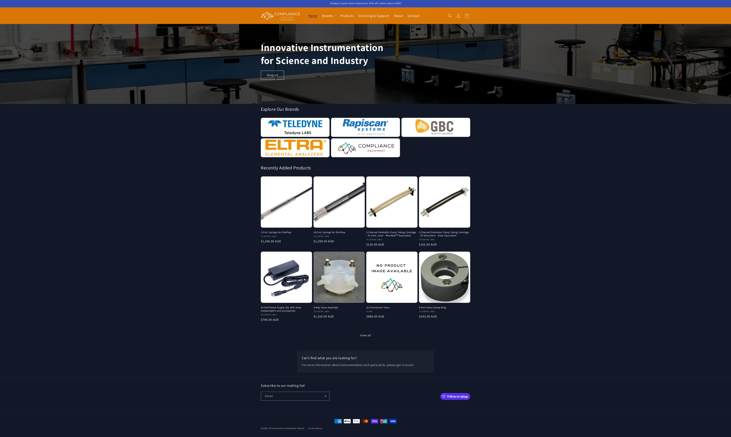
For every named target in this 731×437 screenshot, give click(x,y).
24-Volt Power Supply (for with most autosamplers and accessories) (281, 309)
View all (365, 335)
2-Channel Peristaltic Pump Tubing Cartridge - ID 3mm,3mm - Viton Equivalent (444, 234)
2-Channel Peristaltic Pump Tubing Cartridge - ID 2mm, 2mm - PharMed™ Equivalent (391, 234)
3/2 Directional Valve (378, 307)
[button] (329, 15)
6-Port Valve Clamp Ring (432, 307)
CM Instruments (276, 428)
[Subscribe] (325, 396)
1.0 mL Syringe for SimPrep (276, 232)
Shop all (272, 75)
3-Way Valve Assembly (326, 307)
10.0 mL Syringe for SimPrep (329, 232)
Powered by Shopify (294, 428)
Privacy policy (315, 428)
